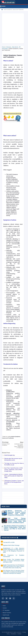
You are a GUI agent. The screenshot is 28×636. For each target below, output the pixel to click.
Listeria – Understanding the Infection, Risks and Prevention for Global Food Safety (13, 476)
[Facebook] (2, 598)
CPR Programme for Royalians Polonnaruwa (13, 556)
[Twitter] (6, 598)
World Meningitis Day (9, 455)
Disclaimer (13, 633)
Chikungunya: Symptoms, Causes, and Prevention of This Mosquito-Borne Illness (14, 482)
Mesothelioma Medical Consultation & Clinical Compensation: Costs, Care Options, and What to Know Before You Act (15, 528)
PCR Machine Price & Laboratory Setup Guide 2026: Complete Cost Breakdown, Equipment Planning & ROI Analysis (13, 572)
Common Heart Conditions (6, 444)
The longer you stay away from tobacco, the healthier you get (14, 464)
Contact (19, 633)
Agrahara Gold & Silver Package (11, 545)
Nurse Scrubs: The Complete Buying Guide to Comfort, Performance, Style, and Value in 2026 (13, 561)
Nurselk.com (9, 632)
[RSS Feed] (13, 598)
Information (5, 48)
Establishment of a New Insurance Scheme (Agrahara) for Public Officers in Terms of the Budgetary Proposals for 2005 (13, 550)
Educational (15, 47)
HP (19, 47)
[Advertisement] (14, 28)
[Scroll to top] (24, 633)
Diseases (8, 47)
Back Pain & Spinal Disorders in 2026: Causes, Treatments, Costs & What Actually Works (13, 469)
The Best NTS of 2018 (8, 542)
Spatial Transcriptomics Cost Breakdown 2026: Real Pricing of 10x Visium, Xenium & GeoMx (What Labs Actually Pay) (13, 566)
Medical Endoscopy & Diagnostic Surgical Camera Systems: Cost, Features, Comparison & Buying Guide (17, 513)
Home (3, 47)
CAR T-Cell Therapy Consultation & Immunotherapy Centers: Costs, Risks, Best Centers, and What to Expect (17, 520)
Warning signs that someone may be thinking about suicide (13, 459)
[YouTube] (10, 598)
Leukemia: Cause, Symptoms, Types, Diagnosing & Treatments (18, 445)
